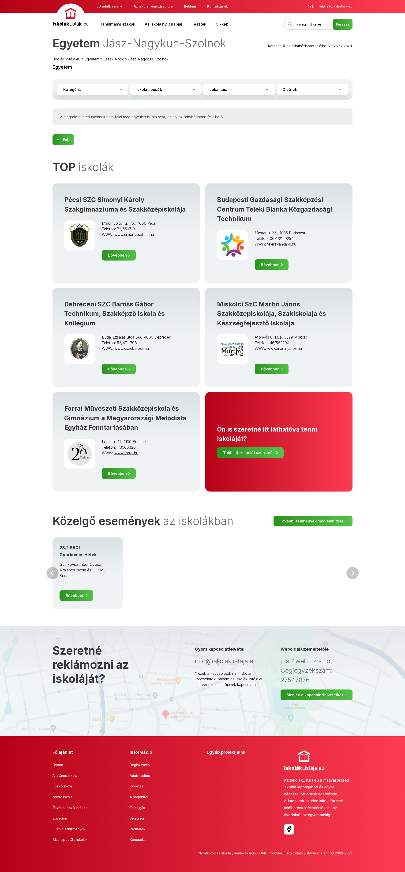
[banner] (70, 16)
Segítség (137, 818)
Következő (352, 573)
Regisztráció (140, 765)
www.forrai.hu (126, 453)
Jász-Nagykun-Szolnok (148, 59)
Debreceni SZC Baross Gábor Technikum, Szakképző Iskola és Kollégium (114, 313)
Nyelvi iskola (62, 797)
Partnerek (137, 829)
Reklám (190, 6)
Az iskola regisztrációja (153, 6)
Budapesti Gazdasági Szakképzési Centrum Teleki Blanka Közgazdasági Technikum (274, 209)
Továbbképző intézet (69, 807)
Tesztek (198, 24)
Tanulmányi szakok (117, 24)
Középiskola (62, 786)
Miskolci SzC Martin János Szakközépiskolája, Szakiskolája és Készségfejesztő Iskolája (271, 313)
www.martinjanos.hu (284, 348)
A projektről (139, 797)
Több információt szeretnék (249, 452)
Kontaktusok (217, 6)
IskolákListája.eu (66, 59)
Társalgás (137, 807)
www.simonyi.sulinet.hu (134, 234)
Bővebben (117, 255)
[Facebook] (289, 829)
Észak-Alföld (113, 59)
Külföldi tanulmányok (68, 829)
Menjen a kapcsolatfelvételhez (315, 695)
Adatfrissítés (140, 775)
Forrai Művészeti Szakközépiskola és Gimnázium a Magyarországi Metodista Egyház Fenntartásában (125, 418)
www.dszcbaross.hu (131, 348)
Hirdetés (136, 786)
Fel (65, 139)
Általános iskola (64, 775)
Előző (52, 573)
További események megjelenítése (312, 521)
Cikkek (222, 24)
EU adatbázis (107, 6)
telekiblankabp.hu (281, 244)
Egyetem (91, 59)
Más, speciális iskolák (69, 839)
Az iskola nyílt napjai (163, 24)
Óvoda (57, 765)
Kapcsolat (138, 839)
